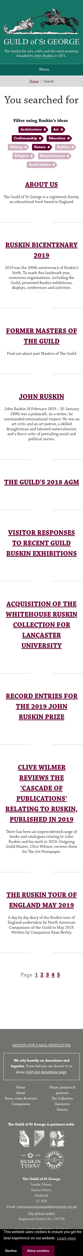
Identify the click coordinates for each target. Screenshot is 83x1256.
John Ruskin (43, 56)
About (20, 1093)
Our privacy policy (41, 1213)
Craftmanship (25, 138)
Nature (40, 147)
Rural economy (52, 156)
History (16, 147)
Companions (21, 1104)
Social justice (40, 164)
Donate (62, 1109)
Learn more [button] (66, 1238)
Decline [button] (11, 1251)
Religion (22, 156)
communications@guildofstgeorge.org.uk (47, 1207)
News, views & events (21, 1098)
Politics (63, 147)
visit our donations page (46, 1072)
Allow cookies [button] (38, 1251)
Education (57, 138)
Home (34, 81)
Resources (62, 1104)
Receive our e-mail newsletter (41, 1045)
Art (56, 129)
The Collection (62, 1098)
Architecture (31, 129)
